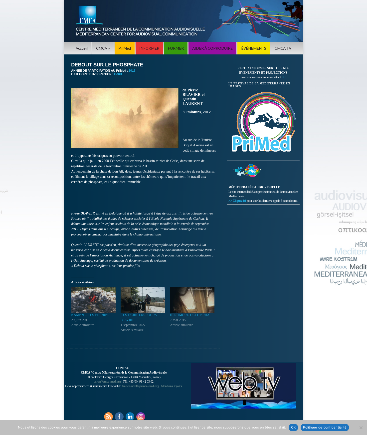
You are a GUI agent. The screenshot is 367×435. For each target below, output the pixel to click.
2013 (132, 70)
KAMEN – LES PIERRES (90, 315)
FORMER (176, 48)
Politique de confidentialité (325, 427)
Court (118, 74)
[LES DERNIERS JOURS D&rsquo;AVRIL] (143, 300)
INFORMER (149, 48)
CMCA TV (283, 48)
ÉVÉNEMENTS (253, 48)
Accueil (82, 48)
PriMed (124, 48)
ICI (284, 77)
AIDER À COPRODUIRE (212, 48)
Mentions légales (171, 386)
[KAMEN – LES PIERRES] (93, 300)
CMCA (102, 48)
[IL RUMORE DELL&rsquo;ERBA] (192, 300)
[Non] (360, 427)
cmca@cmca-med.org (107, 381)
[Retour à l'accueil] (183, 21)
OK (293, 427)
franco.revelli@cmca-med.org (140, 386)
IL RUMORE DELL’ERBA (189, 315)
